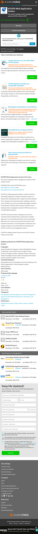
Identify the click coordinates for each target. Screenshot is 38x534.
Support (3, 502)
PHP (9, 275)
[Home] (10, 2)
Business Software (6, 472)
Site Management (16, 294)
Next (32, 44)
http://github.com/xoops (8, 187)
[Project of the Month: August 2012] (3, 280)
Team (2, 483)
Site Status (4, 507)
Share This (18, 25)
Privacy (16, 523)
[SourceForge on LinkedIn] (9, 496)
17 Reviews (18, 325)
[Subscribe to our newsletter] (12, 496)
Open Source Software (7, 469)
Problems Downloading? (18, 30)
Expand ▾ (34, 119)
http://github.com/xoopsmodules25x (12, 190)
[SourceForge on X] (2, 496)
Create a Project (5, 466)
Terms (10, 523)
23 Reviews (18, 359)
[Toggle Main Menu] (36, 2)
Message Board (5, 294)
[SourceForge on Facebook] (7, 496)
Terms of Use (23, 443)
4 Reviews (18, 368)
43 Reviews (18, 377)
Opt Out (21, 523)
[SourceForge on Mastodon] (4, 496)
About (3, 480)
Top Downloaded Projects (8, 474)
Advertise (27, 523)
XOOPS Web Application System (20, 9)
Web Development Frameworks (20, 296)
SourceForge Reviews (7, 510)
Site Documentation (6, 505)
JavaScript (4, 275)
